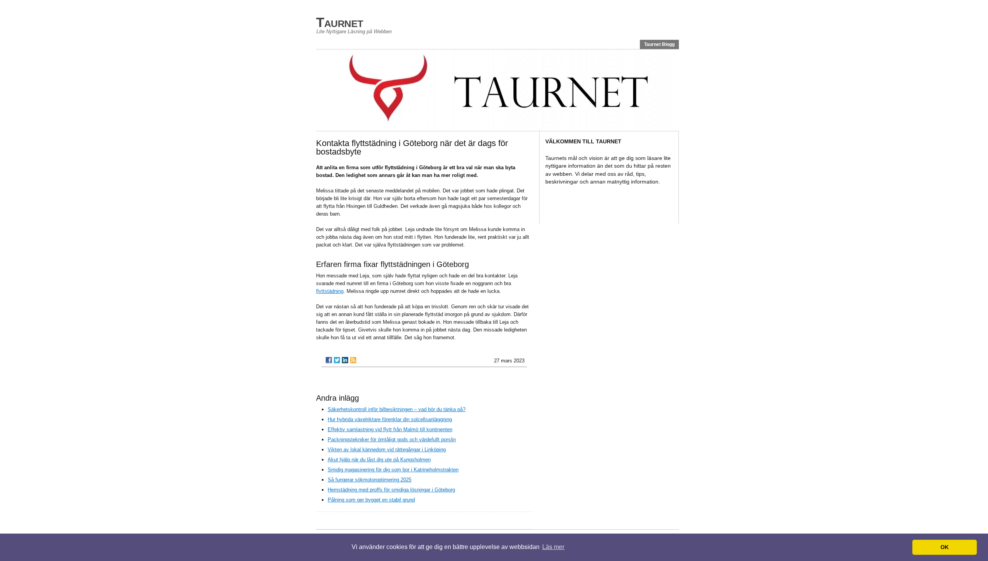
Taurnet (339, 22)
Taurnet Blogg (659, 44)
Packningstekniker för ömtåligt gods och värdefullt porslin (392, 439)
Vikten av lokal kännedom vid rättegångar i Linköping (387, 449)
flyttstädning (329, 291)
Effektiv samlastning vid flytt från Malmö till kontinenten (390, 429)
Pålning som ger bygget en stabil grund (371, 500)
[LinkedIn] (345, 360)
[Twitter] (337, 360)
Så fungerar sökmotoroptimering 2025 (369, 480)
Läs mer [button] (553, 547)
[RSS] (353, 360)
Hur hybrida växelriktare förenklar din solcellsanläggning (390, 419)
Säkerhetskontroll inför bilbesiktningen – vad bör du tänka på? (396, 409)
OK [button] (945, 547)
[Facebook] (329, 360)
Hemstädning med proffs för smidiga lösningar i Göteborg (391, 490)
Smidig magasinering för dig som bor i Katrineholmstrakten (393, 470)
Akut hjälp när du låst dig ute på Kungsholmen (379, 459)
